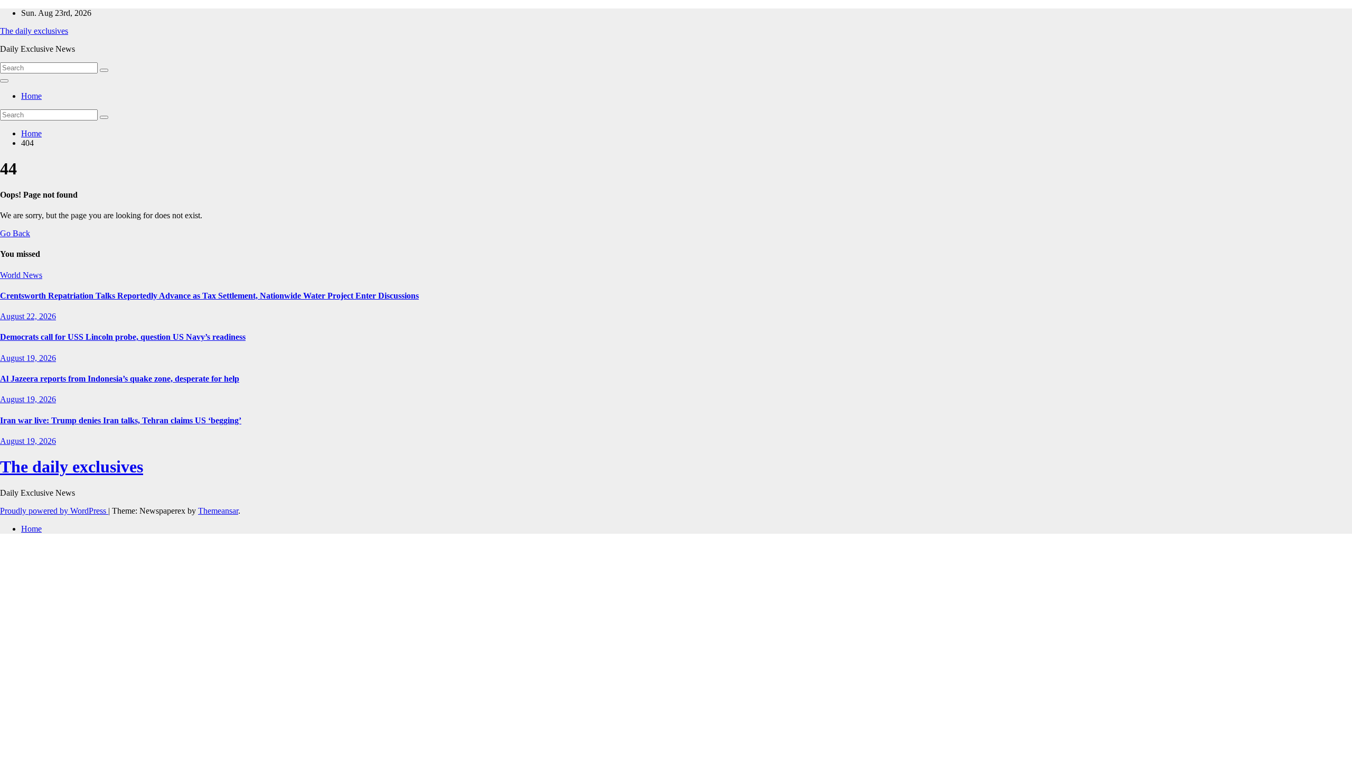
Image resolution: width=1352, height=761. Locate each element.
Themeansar (218, 510)
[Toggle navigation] (4, 80)
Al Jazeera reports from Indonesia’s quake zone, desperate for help (119, 378)
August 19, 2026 (28, 358)
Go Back (15, 233)
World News (21, 275)
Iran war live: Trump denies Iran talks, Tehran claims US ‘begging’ (120, 420)
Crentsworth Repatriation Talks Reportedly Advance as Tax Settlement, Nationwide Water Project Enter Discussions (209, 295)
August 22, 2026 (28, 316)
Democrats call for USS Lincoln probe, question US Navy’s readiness (123, 336)
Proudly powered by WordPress (54, 510)
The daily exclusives (34, 30)
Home (31, 95)
